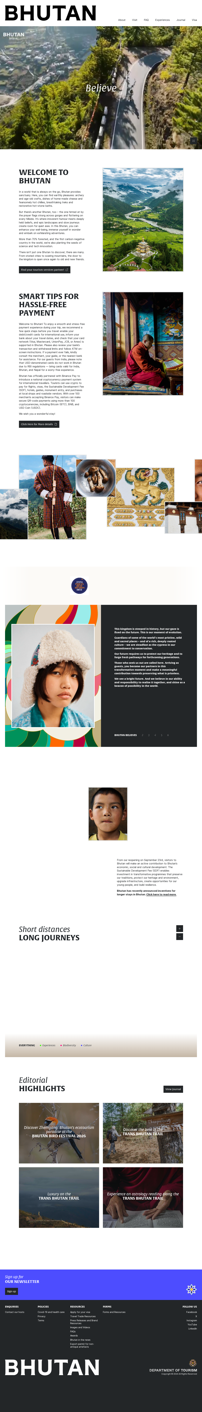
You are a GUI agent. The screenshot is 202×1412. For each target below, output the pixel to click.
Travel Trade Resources (83, 1316)
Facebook (191, 1312)
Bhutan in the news (80, 1339)
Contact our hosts (14, 1312)
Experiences (162, 20)
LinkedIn (192, 1328)
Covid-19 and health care (51, 1312)
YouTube (192, 1324)
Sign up (11, 1291)
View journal (173, 1089)
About (121, 20)
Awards (74, 1335)
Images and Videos (80, 1327)
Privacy (41, 1316)
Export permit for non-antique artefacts (82, 1345)
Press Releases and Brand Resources (84, 1322)
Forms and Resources (114, 1312)
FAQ (146, 20)
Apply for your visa (80, 1312)
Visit (134, 20)
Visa (194, 20)
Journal (180, 20)
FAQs (73, 1331)
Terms (41, 1320)
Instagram (192, 1320)
